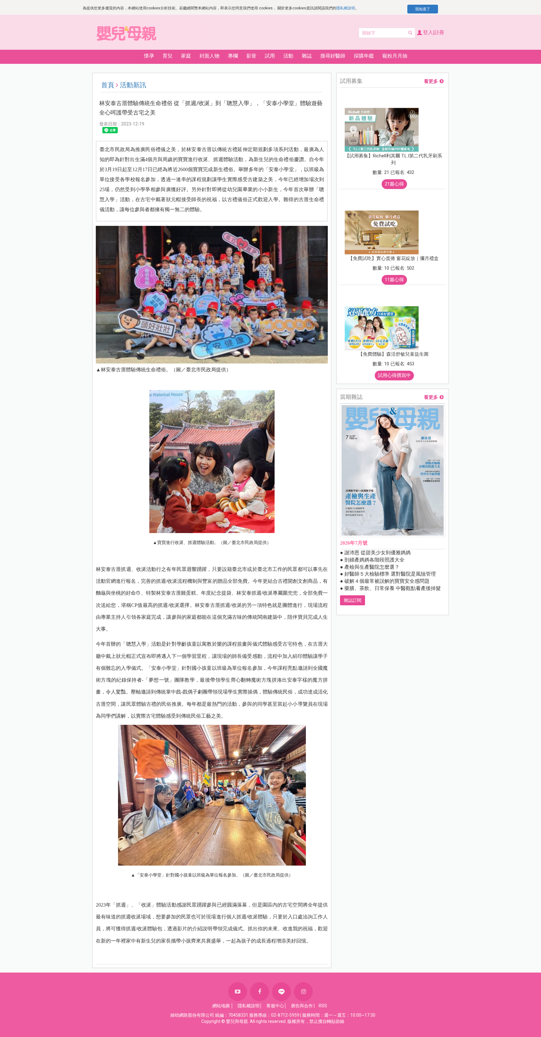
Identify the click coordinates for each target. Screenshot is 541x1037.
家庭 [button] (186, 56)
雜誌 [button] (307, 56)
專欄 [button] (233, 56)
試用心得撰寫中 (394, 375)
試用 (270, 56)
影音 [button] (251, 56)
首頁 (107, 85)
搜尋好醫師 (332, 56)
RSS (323, 1005)
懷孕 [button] (149, 56)
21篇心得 (394, 184)
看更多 (431, 81)
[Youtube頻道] (237, 991)
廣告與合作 (302, 1005)
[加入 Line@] (281, 991)
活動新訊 (133, 85)
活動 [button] (288, 56)
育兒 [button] (167, 56)
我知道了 (422, 9)
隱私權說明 (345, 8)
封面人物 (209, 56)
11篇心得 (394, 279)
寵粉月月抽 (394, 56)
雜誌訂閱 (352, 600)
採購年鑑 (364, 56)
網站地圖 (221, 1005)
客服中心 (275, 1005)
